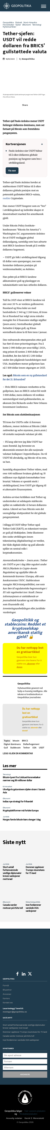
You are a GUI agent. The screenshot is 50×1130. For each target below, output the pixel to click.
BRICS (25, 740)
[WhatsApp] (25, 111)
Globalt (18, 23)
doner (19, 667)
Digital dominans (12, 744)
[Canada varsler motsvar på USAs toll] (13, 892)
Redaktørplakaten (28, 1114)
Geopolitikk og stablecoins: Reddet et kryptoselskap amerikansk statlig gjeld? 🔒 (25, 628)
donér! (25, 730)
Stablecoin (15, 747)
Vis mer (12, 170)
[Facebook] (12, 111)
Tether (26, 747)
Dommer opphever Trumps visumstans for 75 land (35, 870)
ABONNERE (25, 1074)
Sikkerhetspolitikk (33, 902)
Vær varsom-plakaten (34, 1111)
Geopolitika (8, 23)
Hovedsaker (8, 25)
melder (6, 198)
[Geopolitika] (9, 690)
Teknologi (36, 25)
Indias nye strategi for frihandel (18, 802)
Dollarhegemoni (31, 744)
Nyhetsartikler (9, 27)
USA (34, 747)
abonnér (34, 727)
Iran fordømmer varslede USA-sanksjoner (33, 908)
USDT (41, 747)
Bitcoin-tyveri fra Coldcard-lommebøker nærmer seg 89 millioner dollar (21, 779)
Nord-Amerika (30, 23)
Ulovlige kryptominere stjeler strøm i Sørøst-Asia (24, 791)
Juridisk (6, 817)
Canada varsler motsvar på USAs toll (13, 906)
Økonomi (26, 25)
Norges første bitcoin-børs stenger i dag (22, 820)
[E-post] (38, 111)
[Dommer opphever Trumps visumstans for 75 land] (36, 854)
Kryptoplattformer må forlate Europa (20, 811)
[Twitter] (18, 111)
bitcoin (16, 740)
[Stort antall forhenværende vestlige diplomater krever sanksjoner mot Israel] (13, 854)
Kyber (18, 25)
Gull (6, 747)
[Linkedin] (31, 111)
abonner (31, 664)
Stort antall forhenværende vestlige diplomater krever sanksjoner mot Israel (12, 873)
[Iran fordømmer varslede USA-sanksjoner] (36, 892)
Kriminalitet (7, 786)
